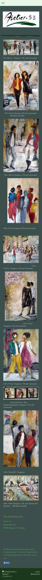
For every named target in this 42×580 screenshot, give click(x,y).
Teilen (7, 563)
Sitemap (5, 574)
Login (37, 571)
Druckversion (10, 571)
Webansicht (35, 574)
